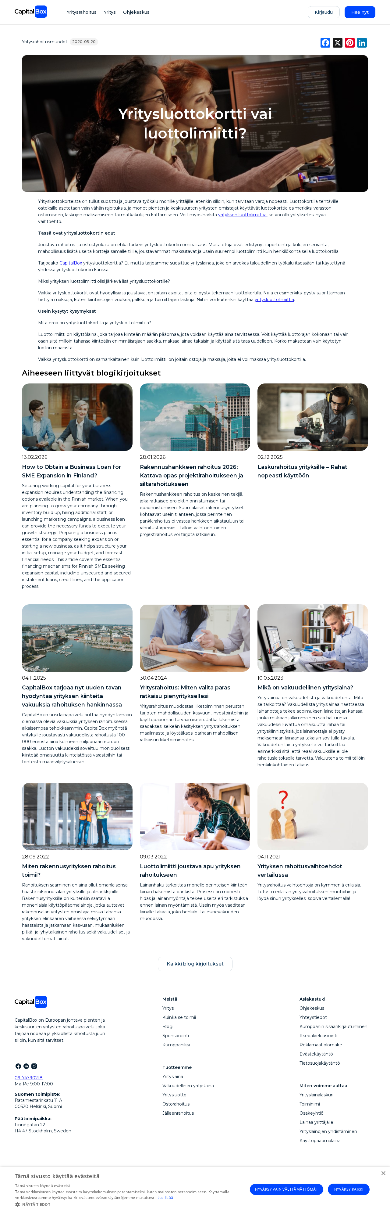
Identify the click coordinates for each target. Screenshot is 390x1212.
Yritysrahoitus (82, 12)
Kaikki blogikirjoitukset (195, 964)
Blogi (167, 1026)
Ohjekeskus (136, 12)
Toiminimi (310, 1104)
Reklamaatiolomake (321, 1045)
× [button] (383, 1173)
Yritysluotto (174, 1095)
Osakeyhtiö (312, 1113)
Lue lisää (165, 1197)
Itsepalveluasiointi (318, 1035)
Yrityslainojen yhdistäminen (328, 1131)
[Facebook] (18, 1066)
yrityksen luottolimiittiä (242, 215)
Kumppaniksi (176, 1045)
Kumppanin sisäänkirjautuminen (333, 1026)
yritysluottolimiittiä (274, 299)
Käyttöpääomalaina (320, 1140)
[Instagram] (33, 1066)
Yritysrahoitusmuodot (44, 42)
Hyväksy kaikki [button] (348, 1189)
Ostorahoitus (176, 1104)
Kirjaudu (324, 12)
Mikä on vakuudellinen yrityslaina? (305, 687)
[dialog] (195, 1189)
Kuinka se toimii (179, 1017)
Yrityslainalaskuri (316, 1095)
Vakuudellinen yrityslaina (188, 1085)
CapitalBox (70, 263)
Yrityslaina (172, 1076)
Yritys (110, 12)
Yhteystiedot (313, 1017)
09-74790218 (29, 1078)
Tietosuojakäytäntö (320, 1063)
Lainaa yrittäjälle (316, 1122)
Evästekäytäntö (316, 1054)
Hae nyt (360, 12)
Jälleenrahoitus (178, 1113)
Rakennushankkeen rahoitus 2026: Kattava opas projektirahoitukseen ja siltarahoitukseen (191, 475)
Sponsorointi (175, 1035)
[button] (131, 1204)
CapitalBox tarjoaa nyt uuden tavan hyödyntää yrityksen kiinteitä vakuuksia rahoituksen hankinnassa (72, 696)
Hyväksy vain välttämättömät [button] (286, 1189)
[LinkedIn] (26, 1066)
